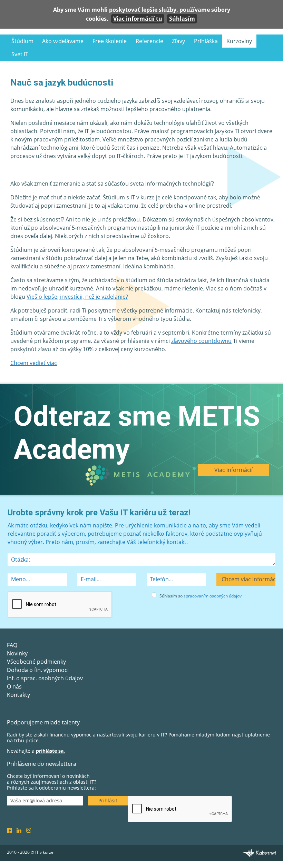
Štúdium (22, 41)
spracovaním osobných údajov (213, 596)
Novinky (17, 653)
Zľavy (178, 41)
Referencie (149, 41)
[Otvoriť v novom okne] (259, 852)
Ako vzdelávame (63, 41)
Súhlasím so (200, 596)
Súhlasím (182, 18)
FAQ (12, 645)
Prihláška (206, 41)
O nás (14, 686)
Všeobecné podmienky (36, 661)
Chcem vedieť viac (33, 363)
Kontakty (18, 695)
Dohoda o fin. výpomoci (38, 670)
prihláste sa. (50, 751)
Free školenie (109, 41)
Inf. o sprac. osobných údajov (45, 678)
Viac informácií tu (137, 18)
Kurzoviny (239, 41)
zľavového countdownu (201, 341)
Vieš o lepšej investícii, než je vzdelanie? (77, 296)
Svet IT (19, 54)
